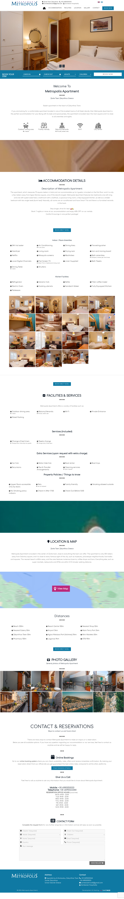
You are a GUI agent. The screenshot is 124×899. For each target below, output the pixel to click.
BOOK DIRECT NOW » (62, 230)
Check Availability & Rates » (62, 768)
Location (77, 8)
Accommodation (55, 8)
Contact (96, 8)
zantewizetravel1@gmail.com (52, 3)
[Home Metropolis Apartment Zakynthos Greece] (44, 8)
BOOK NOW (108, 8)
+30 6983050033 (66, 1)
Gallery (87, 8)
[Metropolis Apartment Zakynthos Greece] (22, 304)
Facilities (67, 8)
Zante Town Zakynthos (50, 1)
